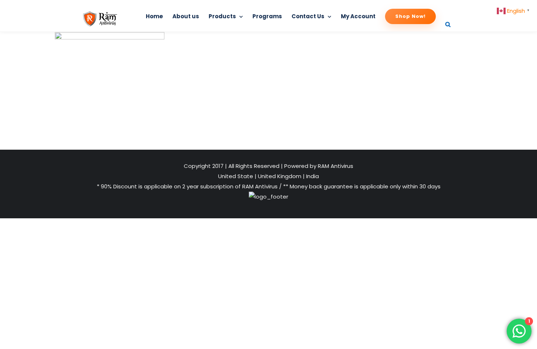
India (312, 176)
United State (236, 176)
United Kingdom (279, 176)
